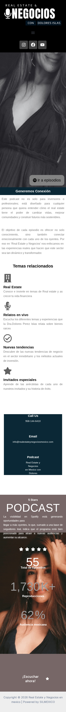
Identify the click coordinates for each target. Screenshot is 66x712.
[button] (33, 33)
